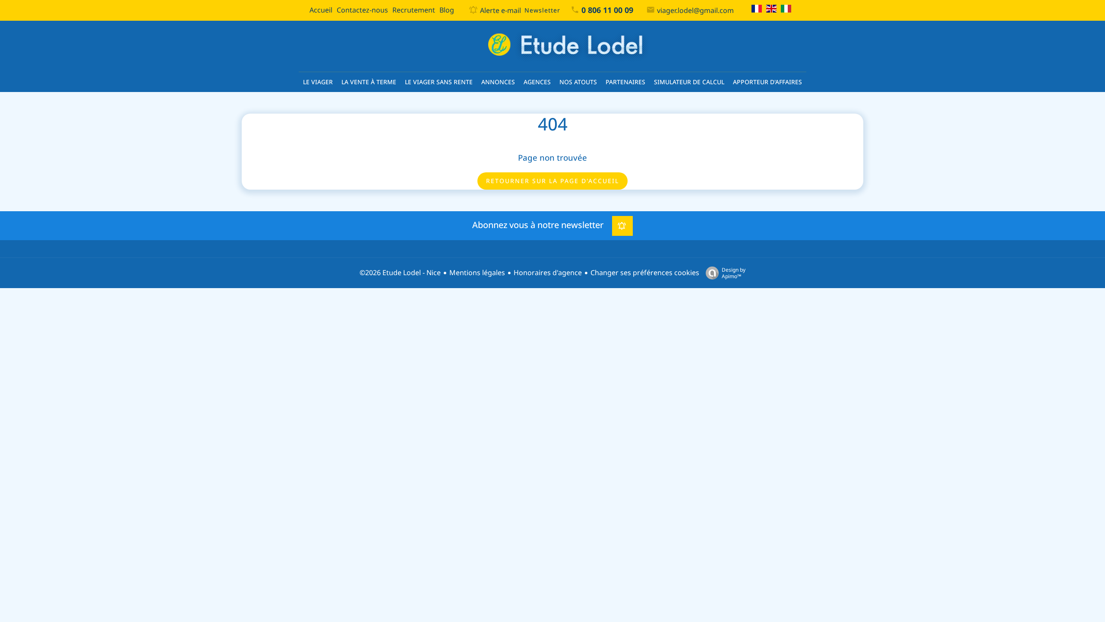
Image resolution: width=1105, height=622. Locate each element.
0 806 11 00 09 (607, 10)
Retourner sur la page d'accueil (552, 181)
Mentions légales (477, 273)
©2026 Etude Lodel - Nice (400, 273)
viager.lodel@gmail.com (695, 11)
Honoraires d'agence (548, 273)
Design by (733, 272)
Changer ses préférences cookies (644, 273)
